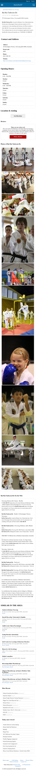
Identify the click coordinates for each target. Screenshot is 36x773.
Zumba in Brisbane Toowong (10, 610)
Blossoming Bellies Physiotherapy (11, 663)
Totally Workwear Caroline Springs (11, 724)
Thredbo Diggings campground (10, 739)
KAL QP (8, 712)
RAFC (7, 714)
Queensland (5, 9)
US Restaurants (26, 764)
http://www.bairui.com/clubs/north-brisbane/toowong (17, 60)
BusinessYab (16, 764)
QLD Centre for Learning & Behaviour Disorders (16, 642)
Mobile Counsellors (7, 656)
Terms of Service (14, 761)
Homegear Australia (7, 736)
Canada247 (18, 766)
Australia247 (18, 5)
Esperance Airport (9, 695)
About (21, 760)
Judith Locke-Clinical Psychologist (11, 626)
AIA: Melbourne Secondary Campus (11, 734)
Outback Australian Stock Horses (13, 693)
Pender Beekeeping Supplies (9, 741)
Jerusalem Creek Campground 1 (10, 743)
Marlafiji (5, 729)
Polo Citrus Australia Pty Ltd (9, 746)
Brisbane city (11, 9)
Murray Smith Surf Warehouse (10, 727)
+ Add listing (14, 760)
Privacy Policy (29, 760)
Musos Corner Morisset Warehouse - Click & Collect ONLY (16, 751)
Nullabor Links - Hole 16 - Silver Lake (15, 710)
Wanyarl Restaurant (10, 705)
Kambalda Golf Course (11, 707)
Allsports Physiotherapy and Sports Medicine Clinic (16, 679)
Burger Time (6, 731)
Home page (6, 760)
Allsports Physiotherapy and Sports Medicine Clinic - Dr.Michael (16, 671)
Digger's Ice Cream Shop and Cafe (12, 700)
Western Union (9, 702)
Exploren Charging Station (9, 748)
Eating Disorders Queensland (10, 634)
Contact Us (23, 761)
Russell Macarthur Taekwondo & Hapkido (13, 617)
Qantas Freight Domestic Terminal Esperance (16, 698)
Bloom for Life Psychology (9, 649)
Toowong (17, 9)
